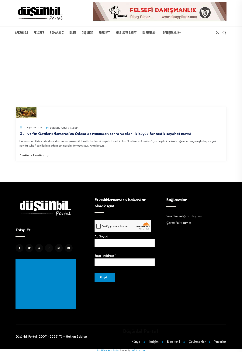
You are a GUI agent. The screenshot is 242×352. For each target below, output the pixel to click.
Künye (136, 341)
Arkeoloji (21, 32)
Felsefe (39, 32)
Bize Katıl (173, 341)
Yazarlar (220, 341)
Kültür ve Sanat (126, 32)
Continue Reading (31, 155)
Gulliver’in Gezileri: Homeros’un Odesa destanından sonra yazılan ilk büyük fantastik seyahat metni (105, 134)
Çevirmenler (197, 341)
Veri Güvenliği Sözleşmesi (184, 216)
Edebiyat (104, 32)
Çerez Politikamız (178, 223)
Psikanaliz (57, 32)
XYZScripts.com (138, 350)
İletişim (154, 341)
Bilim (72, 32)
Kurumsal (148, 32)
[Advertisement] (121, 67)
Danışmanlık (171, 32)
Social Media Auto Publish (108, 350)
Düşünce (87, 32)
